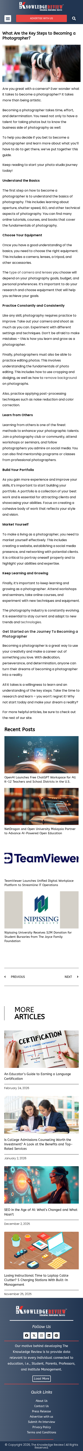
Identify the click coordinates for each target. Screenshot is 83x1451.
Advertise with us (41, 1416)
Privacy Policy (41, 1427)
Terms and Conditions (41, 1432)
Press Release (41, 1411)
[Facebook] (26, 1335)
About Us (42, 1401)
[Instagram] (41, 1335)
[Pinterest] (56, 1335)
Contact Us (41, 1406)
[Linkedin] (49, 1335)
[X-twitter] (34, 1335)
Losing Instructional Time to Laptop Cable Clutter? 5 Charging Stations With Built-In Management (36, 1280)
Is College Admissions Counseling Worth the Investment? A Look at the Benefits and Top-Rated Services (38, 1144)
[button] (7, 18)
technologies (31, 622)
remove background (60, 377)
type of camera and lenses (30, 272)
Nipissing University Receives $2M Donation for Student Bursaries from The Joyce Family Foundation (38, 937)
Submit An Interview (41, 1422)
